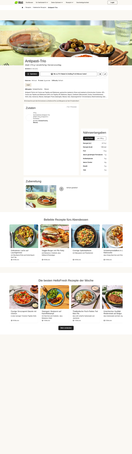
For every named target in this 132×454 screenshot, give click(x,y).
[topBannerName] (66, 15)
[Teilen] (105, 74)
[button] (51, 108)
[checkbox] (25, 68)
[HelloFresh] (19, 2)
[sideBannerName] (94, 115)
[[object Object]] (100, 74)
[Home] (22, 7)
